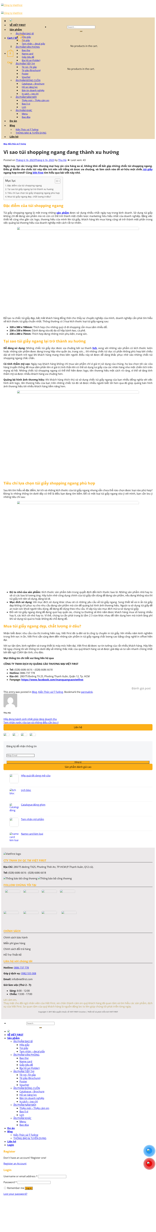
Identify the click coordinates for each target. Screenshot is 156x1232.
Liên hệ (14, 136)
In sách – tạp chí (30, 93)
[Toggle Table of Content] (56, 181)
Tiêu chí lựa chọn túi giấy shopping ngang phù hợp (33, 192)
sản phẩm (63, 212)
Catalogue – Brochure (33, 83)
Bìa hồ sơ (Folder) (31, 60)
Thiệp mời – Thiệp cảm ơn (35, 100)
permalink (87, 692)
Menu (25, 113)
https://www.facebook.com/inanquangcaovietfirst (52, 679)
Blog (12, 125)
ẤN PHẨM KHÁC (24, 110)
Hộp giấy (26, 36)
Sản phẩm (16, 29)
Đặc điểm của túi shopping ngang (24, 185)
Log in (28, 1188)
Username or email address (20, 1176)
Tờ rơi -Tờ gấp (29, 66)
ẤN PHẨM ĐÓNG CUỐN (28, 80)
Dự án (13, 121)
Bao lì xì (26, 103)
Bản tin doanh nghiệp (33, 90)
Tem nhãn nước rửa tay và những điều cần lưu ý (31, 722)
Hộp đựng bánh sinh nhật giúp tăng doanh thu (30, 719)
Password (10, 1182)
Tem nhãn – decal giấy (33, 43)
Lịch (24, 106)
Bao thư (26, 50)
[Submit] (81, 31)
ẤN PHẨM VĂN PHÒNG (28, 46)
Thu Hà (62, 160)
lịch (94, 348)
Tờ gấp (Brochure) (31, 70)
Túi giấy (26, 40)
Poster (25, 73)
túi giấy (147, 169)
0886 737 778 (21, 967)
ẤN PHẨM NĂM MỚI (26, 96)
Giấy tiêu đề (28, 56)
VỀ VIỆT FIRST (18, 25)
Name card (27, 53)
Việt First (37, 172)
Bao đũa (26, 117)
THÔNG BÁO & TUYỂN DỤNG (31, 132)
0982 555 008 (28, 973)
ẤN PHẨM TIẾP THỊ (25, 63)
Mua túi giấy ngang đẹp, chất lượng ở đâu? (29, 196)
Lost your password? (15, 1194)
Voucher (26, 76)
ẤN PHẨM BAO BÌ (25, 33)
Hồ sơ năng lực (30, 86)
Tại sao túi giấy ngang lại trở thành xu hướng (30, 189)
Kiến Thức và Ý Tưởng (27, 129)
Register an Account (15, 1163)
